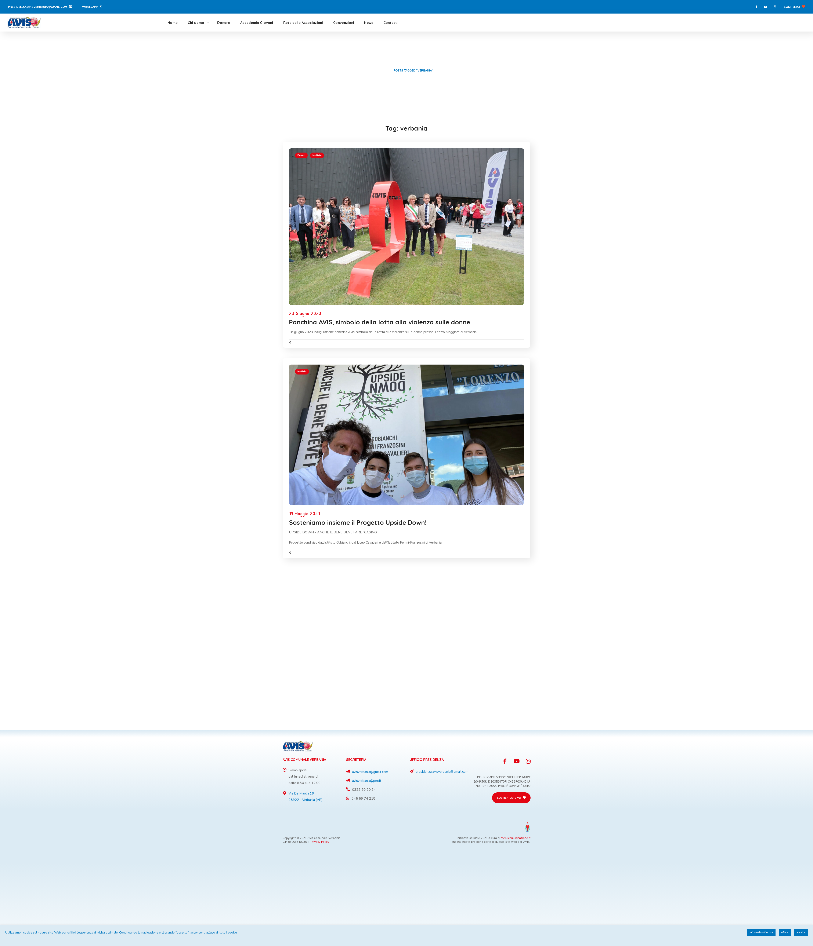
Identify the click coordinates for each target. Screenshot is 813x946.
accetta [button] (800, 932)
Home (384, 70)
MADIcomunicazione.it (515, 838)
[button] (40, 7)
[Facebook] (756, 7)
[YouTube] (766, 7)
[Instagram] (775, 7)
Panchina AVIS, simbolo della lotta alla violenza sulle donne (379, 322)
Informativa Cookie (761, 932)
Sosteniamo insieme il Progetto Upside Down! (358, 522)
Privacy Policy (320, 842)
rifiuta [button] (784, 932)
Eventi (301, 155)
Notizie (317, 155)
